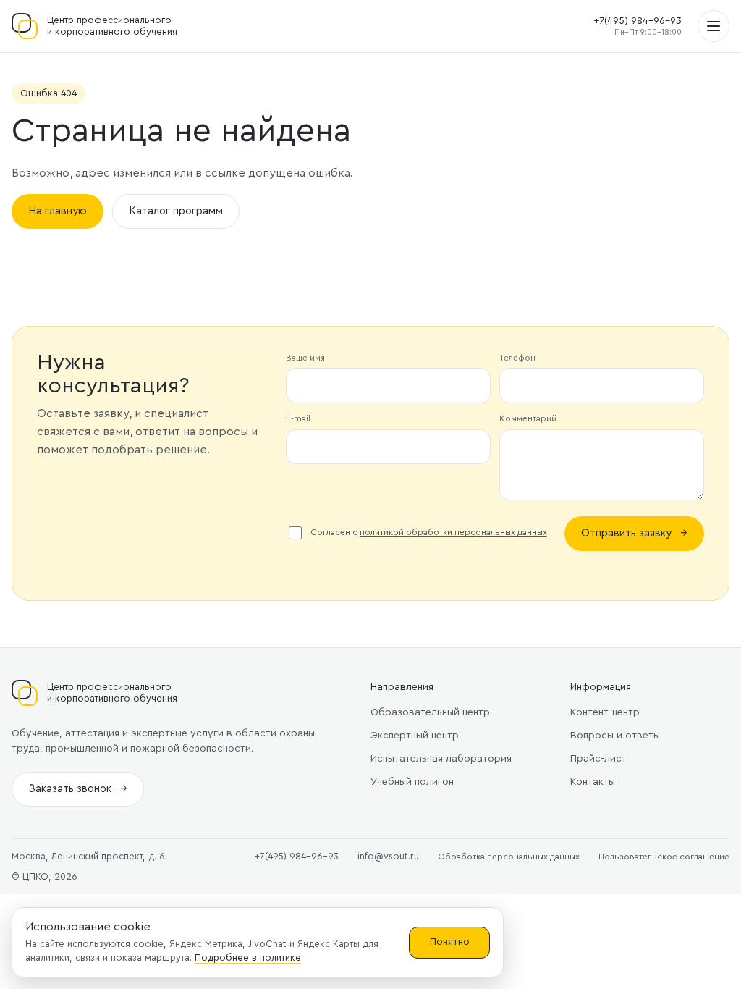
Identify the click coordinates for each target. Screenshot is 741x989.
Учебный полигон (412, 782)
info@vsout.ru (388, 856)
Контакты (592, 782)
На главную (57, 211)
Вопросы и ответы (615, 736)
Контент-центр (605, 712)
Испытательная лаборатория (441, 759)
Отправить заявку (634, 533)
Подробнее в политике (248, 957)
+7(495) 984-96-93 (637, 21)
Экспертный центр (414, 736)
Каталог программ (176, 211)
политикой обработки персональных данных (453, 532)
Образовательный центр (430, 712)
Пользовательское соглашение (663, 856)
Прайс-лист (598, 759)
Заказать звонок (77, 788)
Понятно (450, 942)
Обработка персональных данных (509, 856)
